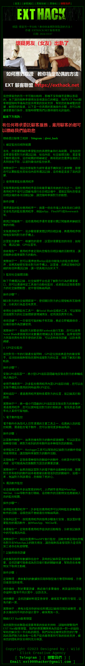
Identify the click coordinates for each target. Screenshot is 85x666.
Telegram (28, 658)
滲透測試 (28, 3)
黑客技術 (41, 3)
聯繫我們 (65, 3)
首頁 (17, 3)
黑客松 (53, 3)
